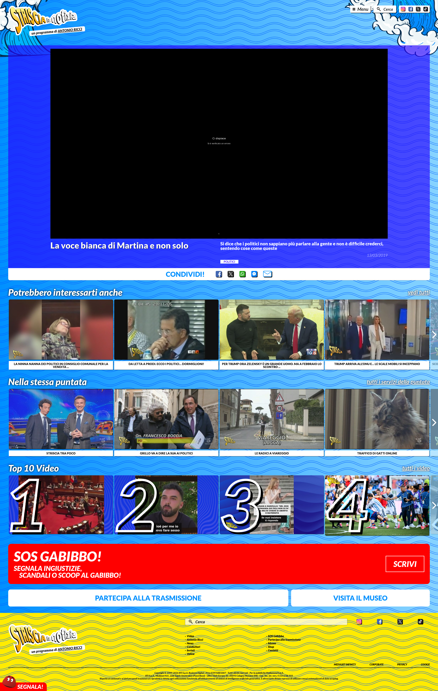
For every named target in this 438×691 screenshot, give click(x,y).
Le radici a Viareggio (272, 453)
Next (434, 334)
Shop (271, 646)
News (190, 643)
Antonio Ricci (195, 639)
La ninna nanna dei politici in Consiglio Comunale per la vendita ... (61, 365)
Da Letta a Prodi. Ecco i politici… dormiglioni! (166, 363)
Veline (190, 653)
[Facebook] (410, 9)
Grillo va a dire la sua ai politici (166, 453)
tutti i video (416, 468)
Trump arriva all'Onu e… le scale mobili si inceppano (377, 363)
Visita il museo (360, 598)
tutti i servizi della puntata (398, 381)
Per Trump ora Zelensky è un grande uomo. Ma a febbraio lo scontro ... (272, 365)
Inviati (191, 650)
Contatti (273, 650)
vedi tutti (419, 292)
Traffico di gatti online (377, 453)
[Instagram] (403, 9)
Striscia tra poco (61, 453)
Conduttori (193, 646)
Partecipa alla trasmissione (148, 598)
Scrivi (405, 563)
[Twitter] (418, 9)
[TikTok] (425, 9)
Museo (272, 643)
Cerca (388, 9)
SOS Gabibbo (276, 636)
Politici (229, 261)
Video (190, 636)
